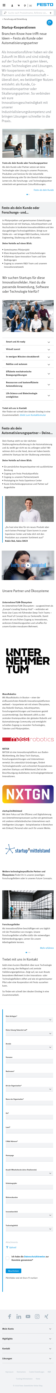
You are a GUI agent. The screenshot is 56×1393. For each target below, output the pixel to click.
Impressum (9, 1371)
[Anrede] (29, 1047)
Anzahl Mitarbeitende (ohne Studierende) (21, 1169)
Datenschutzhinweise (34, 1256)
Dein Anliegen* (11, 1016)
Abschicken (13, 1271)
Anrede (8, 1043)
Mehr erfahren (47, 948)
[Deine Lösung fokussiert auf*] (29, 1033)
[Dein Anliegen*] (29, 1019)
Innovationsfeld (12, 1211)
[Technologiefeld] (29, 1229)
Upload (12, 1247)
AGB (49, 1371)
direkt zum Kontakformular (33, 415)
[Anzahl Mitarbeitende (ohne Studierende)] (29, 1173)
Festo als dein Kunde (44, 190)
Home (38, 1378)
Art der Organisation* (14, 1085)
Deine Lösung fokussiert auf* (16, 1030)
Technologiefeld (12, 1225)
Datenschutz (21, 1371)
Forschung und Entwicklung (15, 19)
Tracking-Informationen (24, 1378)
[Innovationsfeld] (29, 1215)
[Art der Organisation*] (29, 1089)
